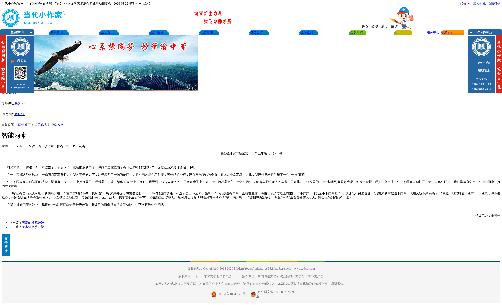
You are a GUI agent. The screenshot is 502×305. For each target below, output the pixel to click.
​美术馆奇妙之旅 (33, 227)
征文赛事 (206, 32)
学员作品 (41, 125)
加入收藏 (479, 3)
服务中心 (434, 32)
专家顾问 (56, 32)
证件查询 (306, 32)
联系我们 (447, 32)
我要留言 (23, 60)
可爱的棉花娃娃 (33, 222)
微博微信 (494, 3)
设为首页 (464, 3)
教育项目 (156, 32)
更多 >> (19, 103)
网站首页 (24, 125)
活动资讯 (106, 32)
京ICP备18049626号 (231, 294)
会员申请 (356, 32)
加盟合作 (256, 32)
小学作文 (57, 125)
